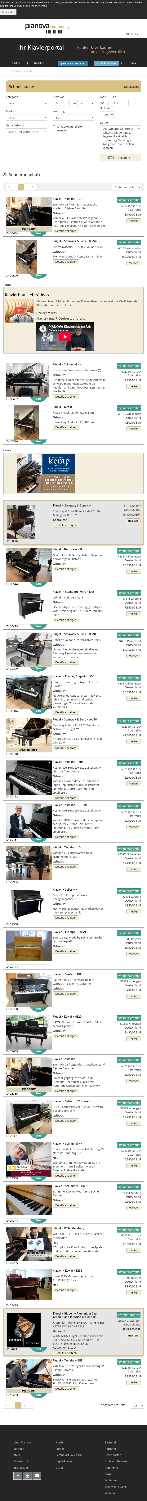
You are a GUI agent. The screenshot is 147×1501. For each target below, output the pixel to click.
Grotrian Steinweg (116, 1461)
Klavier (60, 1442)
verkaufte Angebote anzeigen (69, 128)
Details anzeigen (66, 231)
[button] (10, 515)
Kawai (108, 1474)
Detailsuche (131, 87)
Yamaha (110, 1493)
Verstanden (8, 12)
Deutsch (135, 34)
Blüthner (110, 1449)
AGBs (16, 1455)
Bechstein (111, 1442)
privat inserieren (106, 63)
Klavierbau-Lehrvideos (27, 295)
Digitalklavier (64, 1461)
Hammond (111, 1468)
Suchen (16, 63)
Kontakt (18, 1449)
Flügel (60, 1449)
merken (134, 220)
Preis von (59, 97)
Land (103, 97)
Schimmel (111, 1480)
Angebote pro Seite (113, 1405)
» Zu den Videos (46, 313)
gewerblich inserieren (72, 63)
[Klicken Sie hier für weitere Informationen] (73, 473)
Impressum (20, 1468)
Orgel (59, 1468)
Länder (104, 122)
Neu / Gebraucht (16, 125)
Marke (10, 111)
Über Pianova (22, 1442)
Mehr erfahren (39, 5)
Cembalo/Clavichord (69, 1455)
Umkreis (105, 108)
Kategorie (12, 97)
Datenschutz (21, 1461)
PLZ (114, 97)
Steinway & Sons (116, 1487)
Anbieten (39, 63)
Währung (59, 111)
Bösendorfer (113, 1455)
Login (133, 63)
